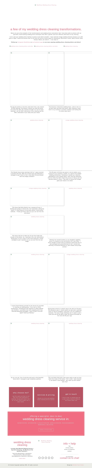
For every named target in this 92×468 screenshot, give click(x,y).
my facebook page (37, 42)
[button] (10, 46)
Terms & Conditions (69, 449)
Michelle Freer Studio (78, 465)
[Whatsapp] (43, 458)
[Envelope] (40, 458)
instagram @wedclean (24, 42)
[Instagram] (49, 458)
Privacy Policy (69, 447)
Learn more (22, 458)
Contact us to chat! (69, 458)
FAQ (69, 446)
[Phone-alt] (52, 458)
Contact (70, 451)
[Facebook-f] (46, 458)
